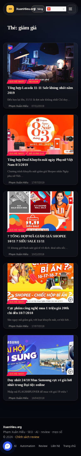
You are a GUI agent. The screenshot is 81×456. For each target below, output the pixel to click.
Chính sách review (27, 437)
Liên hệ (55, 446)
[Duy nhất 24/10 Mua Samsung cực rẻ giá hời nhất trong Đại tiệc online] (40, 355)
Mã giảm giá (36, 153)
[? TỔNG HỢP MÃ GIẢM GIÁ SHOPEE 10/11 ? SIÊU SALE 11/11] (40, 211)
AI (15, 446)
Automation (27, 446)
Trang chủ (69, 446)
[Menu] (71, 9)
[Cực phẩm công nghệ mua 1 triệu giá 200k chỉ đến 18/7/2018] (40, 283)
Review (33, 81)
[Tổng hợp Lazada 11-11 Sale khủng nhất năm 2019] (40, 62)
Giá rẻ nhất (17, 81)
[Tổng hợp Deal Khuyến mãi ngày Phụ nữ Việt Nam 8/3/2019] (40, 134)
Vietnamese (57, 9)
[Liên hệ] (7, 446)
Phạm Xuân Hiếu (18, 106)
